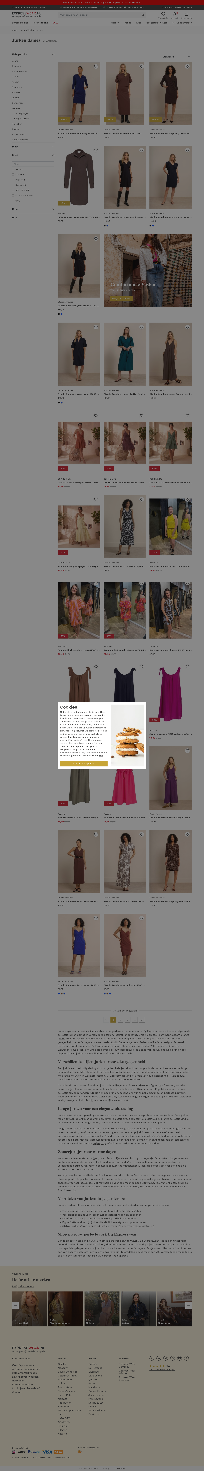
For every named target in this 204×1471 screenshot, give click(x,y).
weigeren (65, 749)
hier (90, 740)
